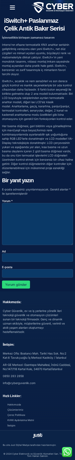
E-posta (7, 267)
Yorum (7, 201)
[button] (12, 7)
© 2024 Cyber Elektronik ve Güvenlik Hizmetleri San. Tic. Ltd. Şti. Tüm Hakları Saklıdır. (37, 454)
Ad (4, 251)
